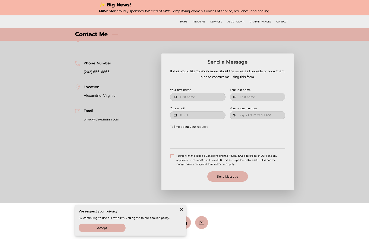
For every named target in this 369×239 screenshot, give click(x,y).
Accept (102, 228)
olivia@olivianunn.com (101, 119)
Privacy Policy (194, 164)
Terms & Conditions (207, 155)
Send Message (227, 176)
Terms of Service (217, 164)
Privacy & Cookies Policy (243, 155)
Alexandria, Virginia (100, 95)
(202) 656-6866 (97, 72)
